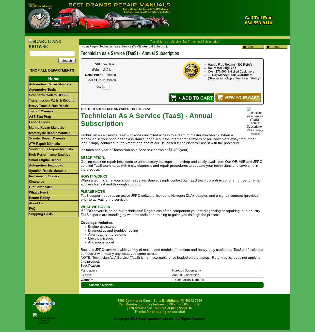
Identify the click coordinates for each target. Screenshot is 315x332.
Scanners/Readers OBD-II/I (49, 95)
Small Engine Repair (45, 160)
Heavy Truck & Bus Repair (48, 106)
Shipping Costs (41, 214)
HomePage (89, 46)
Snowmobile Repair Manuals (51, 149)
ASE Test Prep (40, 117)
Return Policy (39, 198)
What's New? (38, 192)
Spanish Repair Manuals (47, 171)
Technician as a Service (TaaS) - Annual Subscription (135, 46)
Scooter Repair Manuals (47, 138)
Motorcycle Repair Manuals (49, 133)
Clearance (36, 181)
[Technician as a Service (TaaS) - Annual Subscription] (255, 126)
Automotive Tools (42, 89)
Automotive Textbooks (46, 165)
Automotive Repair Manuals (50, 84)
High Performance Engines (49, 154)
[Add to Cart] (191, 97)
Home (53, 79)
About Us (36, 203)
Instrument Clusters (44, 176)
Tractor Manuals (41, 111)
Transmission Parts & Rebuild (52, 100)
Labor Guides (39, 122)
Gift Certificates (40, 187)
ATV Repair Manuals (44, 144)
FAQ (32, 209)
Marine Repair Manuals (46, 127)
